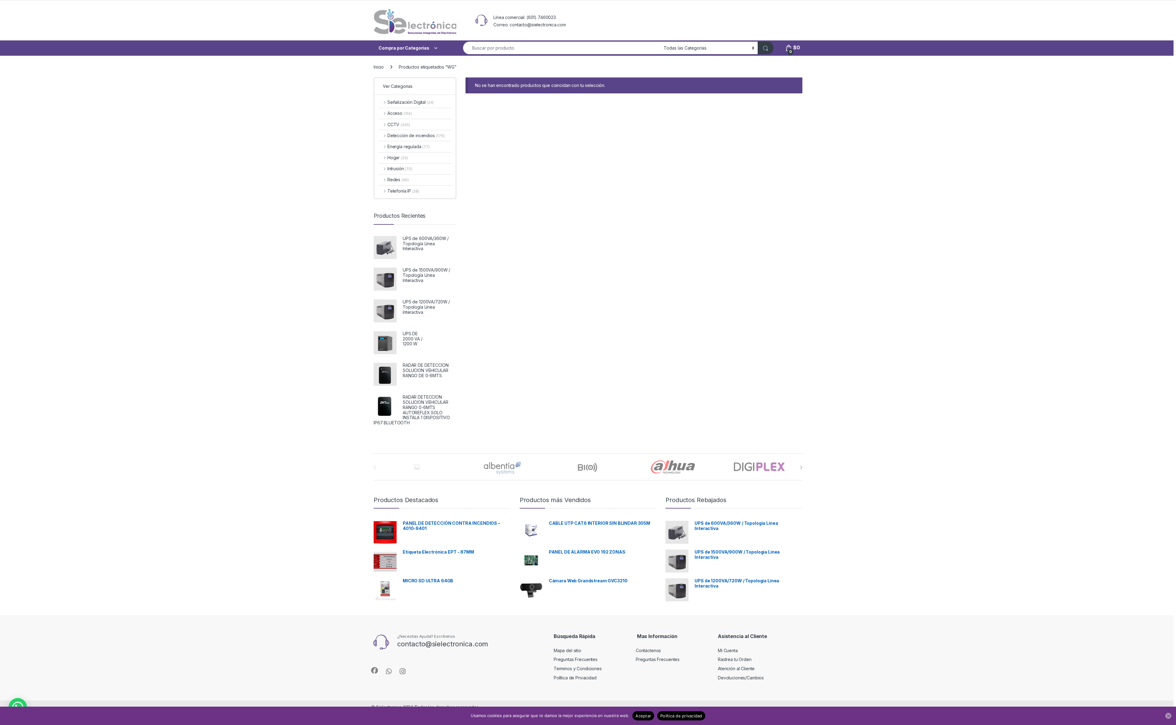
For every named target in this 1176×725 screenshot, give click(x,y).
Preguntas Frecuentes (575, 659)
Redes (398, 179)
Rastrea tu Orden (735, 659)
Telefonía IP (403, 190)
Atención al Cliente (736, 668)
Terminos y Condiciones (578, 668)
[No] (1168, 716)
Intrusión (399, 168)
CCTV (398, 124)
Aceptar (643, 715)
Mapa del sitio (567, 650)
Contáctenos (648, 650)
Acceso (399, 113)
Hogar (397, 157)
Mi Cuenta (728, 650)
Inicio (379, 66)
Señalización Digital (410, 102)
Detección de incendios (416, 135)
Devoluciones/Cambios (741, 677)
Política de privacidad (681, 715)
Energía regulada (408, 146)
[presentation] (801, 467)
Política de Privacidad (575, 677)
